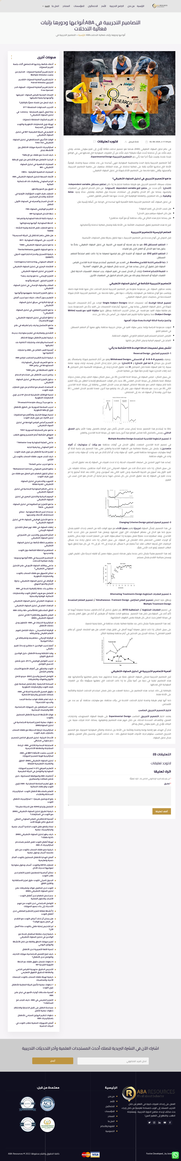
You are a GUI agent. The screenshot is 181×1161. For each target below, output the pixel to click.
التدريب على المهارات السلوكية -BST (36, 240)
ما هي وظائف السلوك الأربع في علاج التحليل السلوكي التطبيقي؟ (33, 567)
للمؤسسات (79, 6)
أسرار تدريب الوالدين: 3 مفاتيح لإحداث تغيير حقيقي (33, 647)
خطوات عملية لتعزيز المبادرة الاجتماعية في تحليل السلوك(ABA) (33, 723)
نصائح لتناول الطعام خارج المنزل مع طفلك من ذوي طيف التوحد (32, 475)
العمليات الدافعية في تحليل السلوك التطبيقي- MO (36, 165)
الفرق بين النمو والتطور (42, 189)
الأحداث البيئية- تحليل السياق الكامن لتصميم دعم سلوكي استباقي (32, 739)
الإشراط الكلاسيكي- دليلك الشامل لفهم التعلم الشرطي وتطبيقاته (34, 631)
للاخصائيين (93, 6)
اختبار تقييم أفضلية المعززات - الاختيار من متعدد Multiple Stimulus (34, 73)
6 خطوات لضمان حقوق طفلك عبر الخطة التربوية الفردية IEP (35, 963)
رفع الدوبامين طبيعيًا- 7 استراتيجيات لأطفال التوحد (33, 800)
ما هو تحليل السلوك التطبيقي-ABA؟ (36, 245)
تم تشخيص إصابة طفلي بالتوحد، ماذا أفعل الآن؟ (34, 927)
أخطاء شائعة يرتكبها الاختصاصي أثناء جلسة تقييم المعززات (33, 65)
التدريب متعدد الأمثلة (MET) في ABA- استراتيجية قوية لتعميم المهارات (36, 754)
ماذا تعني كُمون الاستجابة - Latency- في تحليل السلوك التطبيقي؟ (34, 113)
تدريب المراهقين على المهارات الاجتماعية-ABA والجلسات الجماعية (33, 708)
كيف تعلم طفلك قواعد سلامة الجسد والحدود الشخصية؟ (36, 700)
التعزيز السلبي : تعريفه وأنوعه (39, 280)
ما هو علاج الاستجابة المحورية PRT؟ (36, 430)
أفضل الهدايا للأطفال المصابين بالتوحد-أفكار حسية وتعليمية (32, 858)
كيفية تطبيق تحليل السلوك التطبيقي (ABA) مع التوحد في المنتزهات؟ (33, 812)
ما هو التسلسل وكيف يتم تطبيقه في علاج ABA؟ (33, 326)
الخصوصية (110, 1131)
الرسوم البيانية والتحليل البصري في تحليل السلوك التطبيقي (34, 498)
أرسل (52, 1061)
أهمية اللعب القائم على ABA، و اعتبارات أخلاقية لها (35, 351)
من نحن (131, 6)
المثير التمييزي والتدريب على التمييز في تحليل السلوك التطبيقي (35, 536)
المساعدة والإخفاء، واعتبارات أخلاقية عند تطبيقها (34, 343)
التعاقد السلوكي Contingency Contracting (33, 262)
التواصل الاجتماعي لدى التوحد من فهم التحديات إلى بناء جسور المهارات (35, 904)
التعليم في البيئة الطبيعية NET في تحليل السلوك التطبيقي (34, 133)
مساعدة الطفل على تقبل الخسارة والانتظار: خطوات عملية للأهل (33, 1009)
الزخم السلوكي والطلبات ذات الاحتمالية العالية (35, 182)
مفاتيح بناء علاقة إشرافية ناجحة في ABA (34, 588)
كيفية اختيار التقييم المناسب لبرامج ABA (34, 358)
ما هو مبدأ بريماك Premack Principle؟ (35, 402)
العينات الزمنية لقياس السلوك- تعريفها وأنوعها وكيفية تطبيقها (34, 96)
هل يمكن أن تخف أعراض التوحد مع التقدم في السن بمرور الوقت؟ (33, 920)
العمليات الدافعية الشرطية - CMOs (37, 172)
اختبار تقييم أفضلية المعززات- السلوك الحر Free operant (33, 88)
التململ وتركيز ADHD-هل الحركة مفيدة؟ (34, 806)
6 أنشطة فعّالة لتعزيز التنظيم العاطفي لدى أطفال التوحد (33, 912)
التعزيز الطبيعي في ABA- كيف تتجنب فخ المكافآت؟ (34, 1001)
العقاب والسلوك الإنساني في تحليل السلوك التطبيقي (33, 286)
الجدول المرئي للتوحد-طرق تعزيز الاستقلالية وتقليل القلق (32, 881)
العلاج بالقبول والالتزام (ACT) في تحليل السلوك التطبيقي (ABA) (35, 616)
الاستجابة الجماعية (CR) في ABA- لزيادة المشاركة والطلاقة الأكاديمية (35, 746)
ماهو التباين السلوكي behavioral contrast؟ (33, 469)
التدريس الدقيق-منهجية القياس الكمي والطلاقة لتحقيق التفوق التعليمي (34, 970)
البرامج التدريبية (117, 6)
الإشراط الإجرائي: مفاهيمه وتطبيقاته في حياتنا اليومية (34, 639)
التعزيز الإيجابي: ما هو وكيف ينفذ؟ (37, 276)
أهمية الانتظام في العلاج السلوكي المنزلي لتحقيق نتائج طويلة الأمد (33, 820)
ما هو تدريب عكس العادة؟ (41, 464)
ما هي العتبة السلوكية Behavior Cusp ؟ (35, 442)
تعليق (167, 784)
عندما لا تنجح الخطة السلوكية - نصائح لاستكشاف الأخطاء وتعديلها (36, 513)
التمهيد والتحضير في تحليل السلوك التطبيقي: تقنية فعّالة (37, 482)
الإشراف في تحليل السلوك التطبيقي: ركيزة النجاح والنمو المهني (33, 582)
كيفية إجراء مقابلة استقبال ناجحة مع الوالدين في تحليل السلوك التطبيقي (35, 935)
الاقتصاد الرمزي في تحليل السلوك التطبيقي (33, 266)
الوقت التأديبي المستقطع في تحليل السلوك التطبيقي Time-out (33, 141)
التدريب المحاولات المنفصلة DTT (38, 107)
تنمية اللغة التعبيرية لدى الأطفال (37, 949)
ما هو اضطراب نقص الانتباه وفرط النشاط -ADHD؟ (34, 229)
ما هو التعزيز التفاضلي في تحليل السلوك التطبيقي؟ (34, 311)
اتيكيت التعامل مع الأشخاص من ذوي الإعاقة (32, 159)
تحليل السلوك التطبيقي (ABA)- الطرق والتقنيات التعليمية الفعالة (36, 762)
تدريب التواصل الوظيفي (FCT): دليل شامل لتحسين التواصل (34, 662)
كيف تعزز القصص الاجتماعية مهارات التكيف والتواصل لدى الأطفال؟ (32, 955)
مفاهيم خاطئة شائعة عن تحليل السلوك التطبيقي (35, 544)
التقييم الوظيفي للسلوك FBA (39, 209)
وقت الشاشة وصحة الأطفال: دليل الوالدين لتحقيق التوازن (34, 654)
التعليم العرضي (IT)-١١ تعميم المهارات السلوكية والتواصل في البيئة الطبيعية (35, 769)
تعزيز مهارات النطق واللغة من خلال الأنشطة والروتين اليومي (33, 943)
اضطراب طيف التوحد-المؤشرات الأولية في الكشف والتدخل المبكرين (34, 195)
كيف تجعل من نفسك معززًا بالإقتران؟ (36, 102)
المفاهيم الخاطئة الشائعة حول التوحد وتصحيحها (35, 551)
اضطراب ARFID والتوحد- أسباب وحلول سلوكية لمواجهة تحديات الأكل (32, 866)
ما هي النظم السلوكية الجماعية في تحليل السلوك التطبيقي (33, 490)
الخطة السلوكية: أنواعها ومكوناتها (36, 223)
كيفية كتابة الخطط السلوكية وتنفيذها (35, 218)
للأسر (103, 6)
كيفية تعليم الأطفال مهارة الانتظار (37, 337)
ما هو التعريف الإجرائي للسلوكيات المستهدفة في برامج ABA (37, 363)
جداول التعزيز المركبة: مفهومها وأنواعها (34, 293)
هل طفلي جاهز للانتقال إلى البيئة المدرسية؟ (32, 235)
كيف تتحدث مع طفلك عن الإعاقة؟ (37, 155)
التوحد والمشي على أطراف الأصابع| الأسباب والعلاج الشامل (33, 670)
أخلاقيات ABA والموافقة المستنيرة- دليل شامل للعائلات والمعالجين (34, 777)
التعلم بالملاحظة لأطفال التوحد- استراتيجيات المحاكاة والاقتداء (32, 792)
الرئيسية (140, 6)
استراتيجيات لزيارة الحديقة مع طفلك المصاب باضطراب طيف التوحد (32, 731)
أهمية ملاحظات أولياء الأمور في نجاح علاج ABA (33, 993)
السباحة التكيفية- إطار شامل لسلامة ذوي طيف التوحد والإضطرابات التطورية (33, 685)
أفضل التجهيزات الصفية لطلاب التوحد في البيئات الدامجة (34, 1024)
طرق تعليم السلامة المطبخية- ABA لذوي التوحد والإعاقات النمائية (34, 785)
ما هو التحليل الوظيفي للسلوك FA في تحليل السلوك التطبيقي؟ (32, 521)
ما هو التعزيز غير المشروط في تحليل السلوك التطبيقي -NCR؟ (33, 505)
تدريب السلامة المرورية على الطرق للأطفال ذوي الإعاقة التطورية (33, 408)
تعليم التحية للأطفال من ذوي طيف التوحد (33, 452)
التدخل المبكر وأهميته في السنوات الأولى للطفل (34, 202)
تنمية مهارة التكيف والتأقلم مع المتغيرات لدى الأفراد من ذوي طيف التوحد (33, 416)
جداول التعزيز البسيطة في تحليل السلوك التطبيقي (34, 381)
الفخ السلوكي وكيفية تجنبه (40, 447)
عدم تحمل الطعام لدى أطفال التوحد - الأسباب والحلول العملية (36, 897)
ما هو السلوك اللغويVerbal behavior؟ (35, 249)
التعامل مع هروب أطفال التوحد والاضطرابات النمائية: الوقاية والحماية (33, 594)
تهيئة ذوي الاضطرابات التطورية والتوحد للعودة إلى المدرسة (35, 125)
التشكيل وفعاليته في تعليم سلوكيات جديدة (32, 333)
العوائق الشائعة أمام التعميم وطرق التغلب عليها (33, 436)
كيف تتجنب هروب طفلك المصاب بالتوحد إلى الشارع (33, 458)
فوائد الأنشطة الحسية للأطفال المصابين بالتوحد (34, 716)
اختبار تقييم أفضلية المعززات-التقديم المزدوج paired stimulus (36, 81)
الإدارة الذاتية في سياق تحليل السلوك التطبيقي (36, 303)
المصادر (66, 6)
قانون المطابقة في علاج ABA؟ (39, 370)
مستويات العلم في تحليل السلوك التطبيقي (33, 601)
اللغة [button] (47, 6)
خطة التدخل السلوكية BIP (41, 214)
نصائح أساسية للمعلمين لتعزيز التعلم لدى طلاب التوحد (33, 874)
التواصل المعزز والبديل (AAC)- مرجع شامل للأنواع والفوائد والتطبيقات (34, 677)
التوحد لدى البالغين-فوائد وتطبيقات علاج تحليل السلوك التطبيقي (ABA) (34, 889)
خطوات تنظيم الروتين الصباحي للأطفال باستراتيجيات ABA (35, 1016)
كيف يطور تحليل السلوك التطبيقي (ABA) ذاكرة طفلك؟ (34, 835)
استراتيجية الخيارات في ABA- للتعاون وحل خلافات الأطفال (34, 624)
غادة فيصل (134, 142)
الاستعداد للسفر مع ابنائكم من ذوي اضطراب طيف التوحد (32, 388)
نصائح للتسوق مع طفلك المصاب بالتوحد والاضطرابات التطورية (34, 574)
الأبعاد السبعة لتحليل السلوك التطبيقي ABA (32, 176)
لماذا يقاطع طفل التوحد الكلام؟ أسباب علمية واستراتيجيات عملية (32, 828)
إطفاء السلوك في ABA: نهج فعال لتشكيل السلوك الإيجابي (34, 528)
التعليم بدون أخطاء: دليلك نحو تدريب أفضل (33, 297)
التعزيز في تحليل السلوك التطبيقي (37, 271)
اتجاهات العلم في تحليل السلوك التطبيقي (34, 605)
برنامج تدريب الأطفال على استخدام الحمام (34, 375)
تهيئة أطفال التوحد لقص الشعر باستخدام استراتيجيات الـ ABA (34, 843)
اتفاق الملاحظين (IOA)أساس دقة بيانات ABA (33, 610)
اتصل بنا (55, 6)
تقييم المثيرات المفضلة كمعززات (38, 119)
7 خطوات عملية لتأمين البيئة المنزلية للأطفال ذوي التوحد (32, 986)
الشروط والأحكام (107, 1126)
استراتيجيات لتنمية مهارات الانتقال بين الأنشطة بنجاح (35, 148)
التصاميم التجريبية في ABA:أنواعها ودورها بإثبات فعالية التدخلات (33, 559)
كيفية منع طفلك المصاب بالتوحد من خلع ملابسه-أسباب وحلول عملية (34, 851)
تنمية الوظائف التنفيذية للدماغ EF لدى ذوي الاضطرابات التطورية (33, 396)
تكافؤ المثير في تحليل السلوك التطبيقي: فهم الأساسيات (34, 319)
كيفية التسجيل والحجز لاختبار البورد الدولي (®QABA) (33, 255)
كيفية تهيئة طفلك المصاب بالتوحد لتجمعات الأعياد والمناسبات (32, 978)
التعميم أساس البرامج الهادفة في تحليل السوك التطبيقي (34, 424)
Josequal (171, 1153)
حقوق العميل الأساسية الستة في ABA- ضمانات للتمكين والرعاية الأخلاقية (35, 693)
